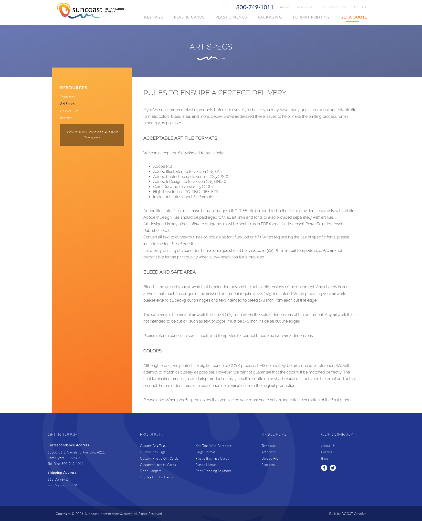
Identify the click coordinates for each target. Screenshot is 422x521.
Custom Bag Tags (153, 445)
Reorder (66, 117)
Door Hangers (150, 470)
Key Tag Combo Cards (156, 477)
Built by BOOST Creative (347, 513)
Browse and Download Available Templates (92, 134)
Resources (304, 6)
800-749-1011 (255, 7)
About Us (328, 445)
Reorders (268, 464)
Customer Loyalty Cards (158, 464)
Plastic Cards (189, 17)
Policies (326, 452)
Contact (360, 6)
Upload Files (69, 110)
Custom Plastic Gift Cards (159, 458)
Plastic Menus (231, 17)
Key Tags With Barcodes (214, 445)
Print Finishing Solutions (214, 470)
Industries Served (333, 6)
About (284, 6)
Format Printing (311, 17)
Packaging (270, 17)
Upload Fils (270, 458)
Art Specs (67, 103)
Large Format (205, 452)
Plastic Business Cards (212, 458)
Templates (67, 96)
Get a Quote (353, 17)
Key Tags (153, 17)
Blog (324, 458)
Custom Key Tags (152, 452)
